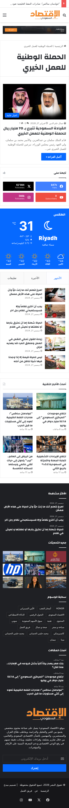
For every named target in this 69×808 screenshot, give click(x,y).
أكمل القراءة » (53, 156)
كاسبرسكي (59, 633)
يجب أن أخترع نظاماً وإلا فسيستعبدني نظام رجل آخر (26, 308)
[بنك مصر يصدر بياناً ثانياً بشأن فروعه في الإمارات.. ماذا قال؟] (56, 556)
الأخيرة (35, 278)
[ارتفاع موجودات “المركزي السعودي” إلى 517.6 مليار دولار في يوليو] (51, 401)
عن (36, 790)
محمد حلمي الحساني (14, 633)
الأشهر (57, 278)
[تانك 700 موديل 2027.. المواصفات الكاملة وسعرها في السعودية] (13, 582)
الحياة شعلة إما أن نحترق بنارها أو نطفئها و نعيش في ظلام (24, 324)
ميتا (62, 639)
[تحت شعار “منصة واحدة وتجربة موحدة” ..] (34, 582)
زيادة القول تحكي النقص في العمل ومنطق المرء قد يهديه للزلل (24, 343)
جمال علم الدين (56, 123)
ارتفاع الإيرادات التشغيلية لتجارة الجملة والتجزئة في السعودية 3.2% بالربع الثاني (51, 462)
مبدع (6, 784)
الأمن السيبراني (27, 608)
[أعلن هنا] (34, 29)
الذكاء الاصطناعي (16, 614)
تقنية (49, 621)
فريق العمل (25, 627)
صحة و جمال (41, 627)
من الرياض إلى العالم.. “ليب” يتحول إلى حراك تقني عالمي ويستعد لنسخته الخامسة (20, 462)
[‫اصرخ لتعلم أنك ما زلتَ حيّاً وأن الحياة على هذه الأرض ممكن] (55, 295)
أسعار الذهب (45, 608)
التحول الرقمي (36, 614)
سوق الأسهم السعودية (32, 621)
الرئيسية (59, 46)
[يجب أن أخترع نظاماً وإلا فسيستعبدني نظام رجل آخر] (55, 311)
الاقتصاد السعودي (56, 614)
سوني (14, 621)
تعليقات (12, 278)
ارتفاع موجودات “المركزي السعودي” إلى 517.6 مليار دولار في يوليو (51, 419)
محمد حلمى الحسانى (38, 633)
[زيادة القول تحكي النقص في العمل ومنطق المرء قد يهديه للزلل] (55, 344)
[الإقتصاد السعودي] (45, 15)
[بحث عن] (64, 16)
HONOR (60, 608)
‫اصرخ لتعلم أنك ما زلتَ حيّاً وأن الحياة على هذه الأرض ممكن (25, 292)
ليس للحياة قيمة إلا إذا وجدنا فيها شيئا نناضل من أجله (25, 359)
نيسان (53, 639)
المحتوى (60, 621)
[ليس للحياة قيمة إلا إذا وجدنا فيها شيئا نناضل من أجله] (55, 362)
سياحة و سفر (58, 627)
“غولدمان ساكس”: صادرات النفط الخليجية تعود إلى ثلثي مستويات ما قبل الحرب (19, 419)
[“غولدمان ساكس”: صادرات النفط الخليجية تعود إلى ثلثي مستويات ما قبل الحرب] (18, 401)
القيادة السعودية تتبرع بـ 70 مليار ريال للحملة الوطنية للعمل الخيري (34, 131)
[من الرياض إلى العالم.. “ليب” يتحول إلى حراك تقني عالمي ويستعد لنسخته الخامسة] (18, 444)
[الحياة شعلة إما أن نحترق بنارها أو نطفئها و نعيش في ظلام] (55, 328)
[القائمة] (4, 16)
